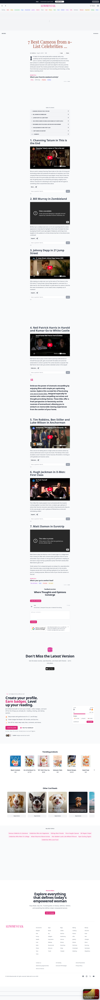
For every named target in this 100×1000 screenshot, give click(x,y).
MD (46, 53)
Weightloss (87, 951)
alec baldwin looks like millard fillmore (64, 836)
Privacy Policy (79, 965)
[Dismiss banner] (68, 627)
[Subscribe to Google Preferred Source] (38, 628)
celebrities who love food (50, 840)
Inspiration (87, 10)
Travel (49, 951)
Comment (33, 622)
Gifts (71, 10)
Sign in (33, 731)
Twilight (62, 951)
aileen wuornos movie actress (40, 836)
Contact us (38, 962)
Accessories (17, 10)
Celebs (62, 930)
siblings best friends (57, 833)
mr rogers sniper (86, 833)
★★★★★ (95, 33)
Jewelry (33, 10)
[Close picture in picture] (84, 990)
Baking (92, 10)
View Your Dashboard (27, 727)
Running (3, 10)
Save (61, 53)
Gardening (63, 936)
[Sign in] (98, 6)
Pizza (40, 583)
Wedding (74, 951)
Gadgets (50, 936)
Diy (49, 933)
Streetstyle (75, 948)
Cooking (49, 79)
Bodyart (38, 930)
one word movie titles (38, 393)
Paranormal (27, 10)
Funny (67, 10)
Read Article (20, 816)
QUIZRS (69, 81)
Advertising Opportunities (42, 965)
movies (4, 33)
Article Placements (80, 962)
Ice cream (51, 583)
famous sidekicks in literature (18, 833)
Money (62, 942)
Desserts (87, 930)
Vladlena (34, 53)
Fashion (62, 10)
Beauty (86, 927)
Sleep (12, 10)
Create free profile (11, 727)
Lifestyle (87, 939)
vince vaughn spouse (72, 833)
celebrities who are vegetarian (39, 833)
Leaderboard (76, 721)
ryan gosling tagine (84, 836)
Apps (49, 927)
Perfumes (74, 945)
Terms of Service (40, 968)
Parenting (62, 945)
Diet (37, 933)
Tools (37, 954)
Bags (22, 10)
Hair (86, 936)
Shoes (97, 10)
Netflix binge (37, 79)
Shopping (44, 79)
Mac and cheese (34, 583)
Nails (8, 10)
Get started (89, 721)
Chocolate (45, 583)
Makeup (50, 942)
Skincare (81, 10)
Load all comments (35, 600)
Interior (37, 10)
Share (67, 53)
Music (42, 10)
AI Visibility (58, 962)
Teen (55, 10)
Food (58, 10)
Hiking (32, 79)
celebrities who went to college (19, 836)
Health (37, 939)
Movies (74, 942)
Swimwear (76, 10)
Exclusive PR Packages (61, 965)
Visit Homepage (50, 913)
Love (46, 10)
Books (49, 930)
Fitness (50, 10)
